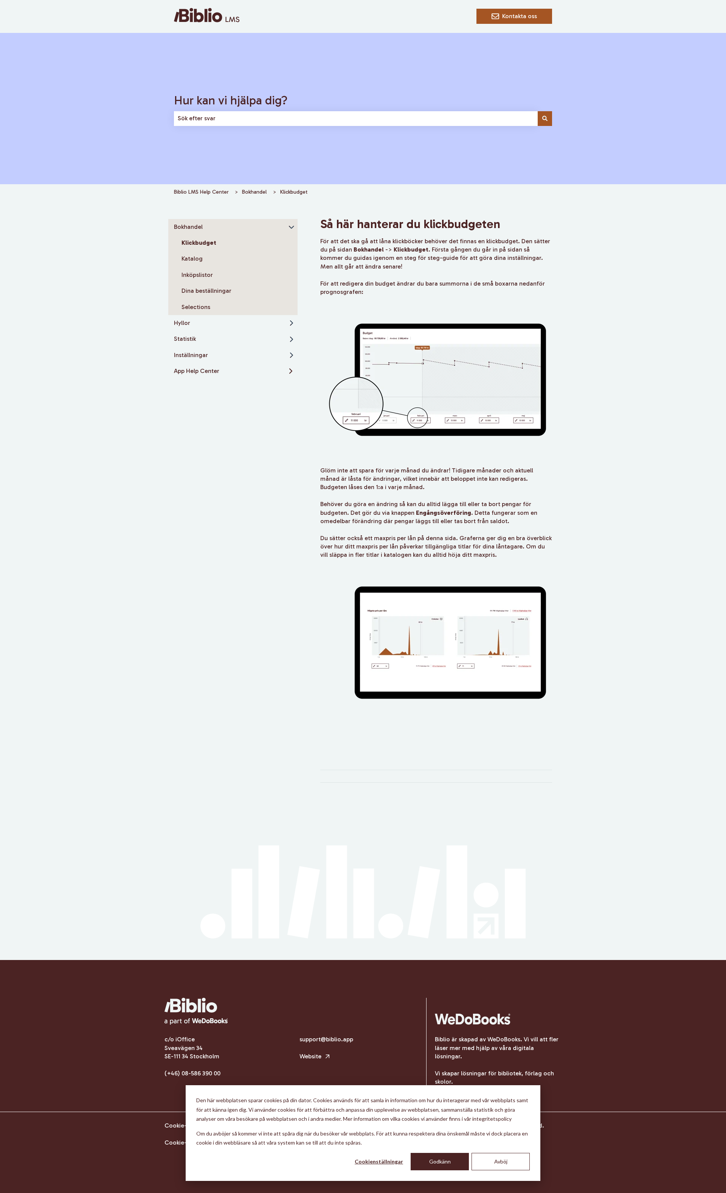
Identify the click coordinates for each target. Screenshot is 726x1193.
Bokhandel (254, 192)
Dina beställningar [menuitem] (206, 290)
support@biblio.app (326, 1039)
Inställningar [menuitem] (191, 355)
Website (311, 1056)
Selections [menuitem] (196, 307)
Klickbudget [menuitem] (199, 242)
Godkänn (440, 1161)
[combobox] (356, 118)
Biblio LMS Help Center (201, 192)
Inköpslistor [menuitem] (197, 274)
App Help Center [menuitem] (196, 370)
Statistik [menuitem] (185, 338)
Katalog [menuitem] (192, 258)
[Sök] (545, 118)
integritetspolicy (492, 1118)
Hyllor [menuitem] (182, 322)
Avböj (500, 1161)
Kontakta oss (519, 16)
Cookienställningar (379, 1161)
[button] (291, 227)
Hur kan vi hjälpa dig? (231, 100)
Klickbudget (293, 192)
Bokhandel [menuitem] (188, 226)
